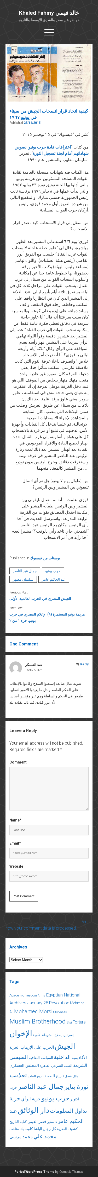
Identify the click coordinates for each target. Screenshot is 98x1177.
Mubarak (60, 1012)
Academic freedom (23, 995)
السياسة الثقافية (41, 1058)
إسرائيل (68, 1035)
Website (16, 866)
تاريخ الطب (36, 1076)
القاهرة (45, 1065)
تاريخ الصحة (54, 1076)
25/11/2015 (32, 123)
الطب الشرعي (61, 1066)
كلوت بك (26, 1129)
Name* (15, 820)
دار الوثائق (33, 1110)
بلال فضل (71, 1076)
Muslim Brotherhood (37, 1021)
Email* (15, 843)
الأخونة (37, 1035)
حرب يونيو (53, 571)
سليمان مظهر (23, 579)
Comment (18, 762)
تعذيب (18, 1075)
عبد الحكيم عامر (54, 579)
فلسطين (52, 1122)
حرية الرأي (31, 1098)
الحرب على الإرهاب (37, 1047)
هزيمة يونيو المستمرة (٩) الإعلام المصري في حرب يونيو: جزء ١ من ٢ (47, 617)
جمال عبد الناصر (25, 571)
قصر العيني (36, 1121)
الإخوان (20, 1033)
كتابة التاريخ (18, 1122)
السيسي (18, 1057)
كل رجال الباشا (45, 1129)
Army (41, 995)
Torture (79, 1022)
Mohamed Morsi (33, 1011)
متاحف (14, 1129)
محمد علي (44, 1136)
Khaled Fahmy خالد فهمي (49, 13)
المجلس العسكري (24, 1065)
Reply (84, 664)
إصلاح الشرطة (52, 1035)
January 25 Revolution (48, 1002)
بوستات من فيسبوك (45, 558)
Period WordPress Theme (34, 1172)
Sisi (69, 1022)
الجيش (65, 1046)
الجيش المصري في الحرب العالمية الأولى (40, 598)
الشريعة (80, 1065)
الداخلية (62, 1057)
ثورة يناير (76, 1086)
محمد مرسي (21, 1136)
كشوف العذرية (67, 1129)
